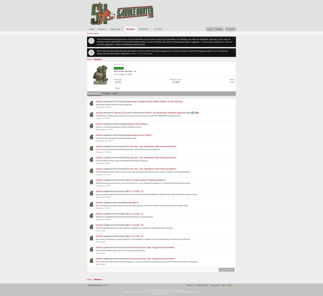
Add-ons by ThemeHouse (162, 294)
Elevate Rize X (131, 202)
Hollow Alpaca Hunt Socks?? (138, 135)
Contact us (190, 285)
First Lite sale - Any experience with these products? (150, 146)
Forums (101, 29)
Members (130, 29)
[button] (107, 29)
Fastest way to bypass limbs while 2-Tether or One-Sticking (154, 101)
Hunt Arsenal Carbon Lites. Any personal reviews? (150, 247)
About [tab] (115, 93)
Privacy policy (215, 285)
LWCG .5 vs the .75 (134, 191)
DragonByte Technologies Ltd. (185, 292)
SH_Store (158, 29)
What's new (115, 29)
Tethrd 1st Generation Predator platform (165, 112)
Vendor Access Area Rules (141, 53)
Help (223, 285)
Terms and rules (202, 285)
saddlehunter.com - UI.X (98, 285)
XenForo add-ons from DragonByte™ (154, 292)
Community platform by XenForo (162, 290)
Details (198, 292)
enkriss (99, 101)
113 (232, 82)
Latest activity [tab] (94, 93)
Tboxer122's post (122, 112)
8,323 (118, 82)
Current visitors (93, 33)
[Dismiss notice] (234, 39)
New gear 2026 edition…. (137, 123)
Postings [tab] (106, 93)
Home (91, 29)
